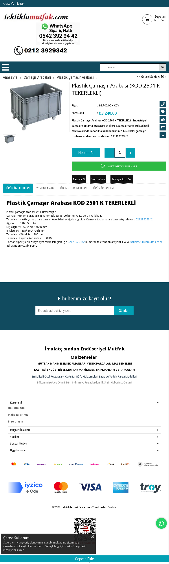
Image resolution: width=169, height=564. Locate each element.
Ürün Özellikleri (18, 188)
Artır (130, 153)
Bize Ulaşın (15, 421)
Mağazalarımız (18, 415)
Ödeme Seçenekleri (73, 188)
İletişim (21, 4)
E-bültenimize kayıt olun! (84, 299)
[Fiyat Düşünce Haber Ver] (163, 135)
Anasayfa (8, 4)
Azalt (109, 153)
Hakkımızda (16, 408)
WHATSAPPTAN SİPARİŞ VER (122, 166)
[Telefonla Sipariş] (163, 104)
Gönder (124, 311)
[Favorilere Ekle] (163, 111)
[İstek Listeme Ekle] (163, 119)
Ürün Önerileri (103, 188)
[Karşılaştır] (163, 127)
